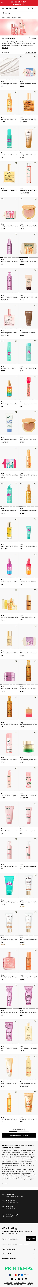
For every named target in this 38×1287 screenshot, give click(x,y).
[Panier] (35, 8)
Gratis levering (10, 1200)
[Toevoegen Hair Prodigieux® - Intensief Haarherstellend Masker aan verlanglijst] (16, 661)
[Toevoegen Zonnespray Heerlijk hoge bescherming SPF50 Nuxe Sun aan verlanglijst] (35, 448)
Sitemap (30, 1282)
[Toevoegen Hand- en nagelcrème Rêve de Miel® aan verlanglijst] (35, 270)
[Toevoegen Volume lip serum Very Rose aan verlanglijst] (35, 377)
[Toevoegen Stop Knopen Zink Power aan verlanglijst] (16, 341)
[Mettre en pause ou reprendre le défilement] (2, 3)
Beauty (8, 17)
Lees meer (5, 48)
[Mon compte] (28, 8)
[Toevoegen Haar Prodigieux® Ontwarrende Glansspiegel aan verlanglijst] (35, 985)
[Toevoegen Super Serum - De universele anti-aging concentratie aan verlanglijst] (16, 519)
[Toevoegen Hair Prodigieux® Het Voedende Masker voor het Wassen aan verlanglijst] (35, 1021)
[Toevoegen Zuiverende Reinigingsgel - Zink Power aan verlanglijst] (16, 875)
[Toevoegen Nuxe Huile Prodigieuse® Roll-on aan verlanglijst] (16, 626)
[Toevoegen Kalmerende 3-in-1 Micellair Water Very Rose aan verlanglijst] (16, 732)
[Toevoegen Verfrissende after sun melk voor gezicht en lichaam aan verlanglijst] (35, 1056)
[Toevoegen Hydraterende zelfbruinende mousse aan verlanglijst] (35, 950)
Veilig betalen (10, 1194)
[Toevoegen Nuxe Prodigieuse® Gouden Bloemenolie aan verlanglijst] (16, 950)
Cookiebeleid (8, 1282)
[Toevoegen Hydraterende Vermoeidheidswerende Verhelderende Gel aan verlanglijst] (35, 305)
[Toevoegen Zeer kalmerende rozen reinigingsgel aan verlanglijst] (16, 803)
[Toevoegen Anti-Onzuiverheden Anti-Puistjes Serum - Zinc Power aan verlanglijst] (16, 127)
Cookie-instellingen (20, 1282)
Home (3, 17)
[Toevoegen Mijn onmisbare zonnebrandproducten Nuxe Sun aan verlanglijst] (35, 234)
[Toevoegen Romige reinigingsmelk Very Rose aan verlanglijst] (35, 839)
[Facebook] (12, 1279)
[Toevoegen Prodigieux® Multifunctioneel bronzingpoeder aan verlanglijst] (35, 412)
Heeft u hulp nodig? (12, 1215)
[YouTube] (26, 1279)
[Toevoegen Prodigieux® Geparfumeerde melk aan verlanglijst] (35, 127)
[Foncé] (20, 906)
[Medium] (23, 906)
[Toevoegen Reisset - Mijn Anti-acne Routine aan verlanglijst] (16, 448)
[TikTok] (19, 1279)
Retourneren (9, 1206)
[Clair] (22, 906)
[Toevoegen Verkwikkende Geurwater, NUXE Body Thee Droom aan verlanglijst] (35, 163)
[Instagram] (15, 1279)
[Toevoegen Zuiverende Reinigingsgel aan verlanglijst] (16, 483)
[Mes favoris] (32, 8)
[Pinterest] (22, 1279)
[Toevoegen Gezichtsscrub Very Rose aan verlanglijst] (35, 803)
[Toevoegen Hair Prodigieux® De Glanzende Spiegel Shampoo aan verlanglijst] (16, 270)
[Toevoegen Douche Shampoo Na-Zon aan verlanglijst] (16, 1056)
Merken (14, 17)
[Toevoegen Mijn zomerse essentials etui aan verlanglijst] (16, 590)
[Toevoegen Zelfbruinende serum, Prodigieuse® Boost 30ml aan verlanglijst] (35, 697)
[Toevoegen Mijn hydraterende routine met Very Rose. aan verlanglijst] (35, 56)
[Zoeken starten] (3, 13)
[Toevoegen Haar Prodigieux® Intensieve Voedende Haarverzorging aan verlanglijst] (16, 985)
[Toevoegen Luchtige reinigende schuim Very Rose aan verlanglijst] (16, 839)
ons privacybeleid (24, 1244)
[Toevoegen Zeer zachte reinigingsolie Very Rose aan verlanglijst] (16, 768)
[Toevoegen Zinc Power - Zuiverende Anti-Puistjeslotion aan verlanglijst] (35, 341)
